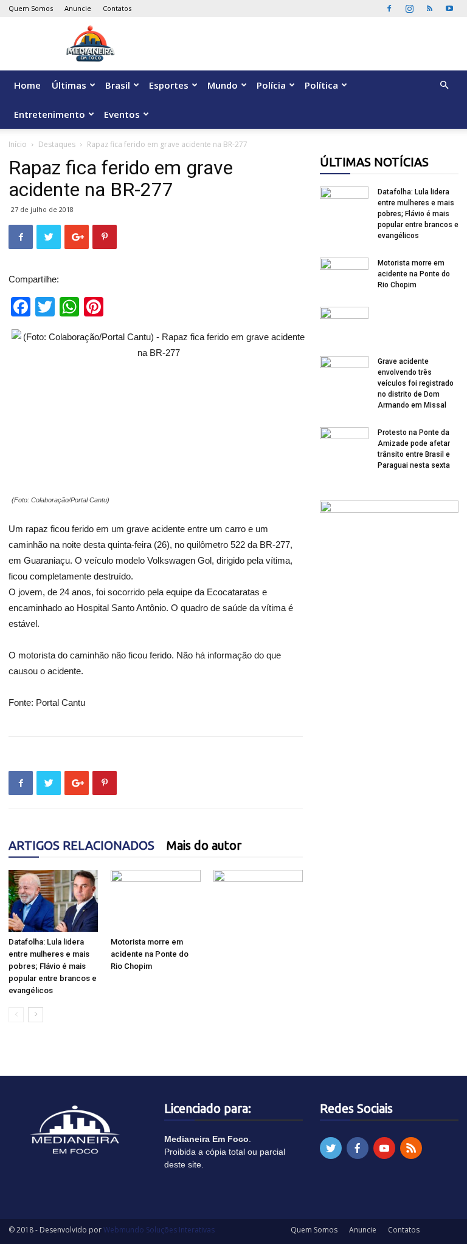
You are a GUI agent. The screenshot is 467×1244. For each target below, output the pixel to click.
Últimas (69, 85)
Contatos (117, 8)
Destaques (56, 144)
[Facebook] (389, 8)
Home (27, 85)
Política (321, 85)
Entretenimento (49, 114)
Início (18, 144)
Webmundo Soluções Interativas (159, 1230)
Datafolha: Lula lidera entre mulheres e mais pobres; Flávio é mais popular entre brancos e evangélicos (53, 966)
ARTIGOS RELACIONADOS (81, 845)
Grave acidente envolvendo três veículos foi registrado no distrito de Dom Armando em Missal (416, 383)
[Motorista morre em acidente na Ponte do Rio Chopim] (155, 900)
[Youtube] (449, 8)
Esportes (169, 85)
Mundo (222, 85)
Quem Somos (31, 8)
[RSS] (429, 8)
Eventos (122, 114)
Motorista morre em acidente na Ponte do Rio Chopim (150, 954)
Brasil (117, 85)
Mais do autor (204, 845)
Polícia (271, 85)
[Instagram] (409, 8)
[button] (443, 85)
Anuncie (77, 8)
